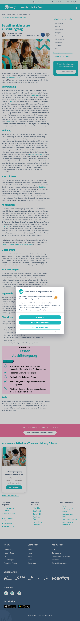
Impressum (58, 332)
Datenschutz (22, 332)
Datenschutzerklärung (26, 310)
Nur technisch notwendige (40, 322)
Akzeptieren (40, 317)
